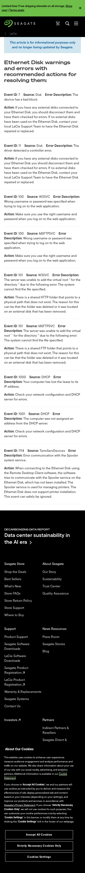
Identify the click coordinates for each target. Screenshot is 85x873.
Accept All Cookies (39, 834)
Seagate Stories (54, 644)
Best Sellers (13, 579)
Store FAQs (12, 593)
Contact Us (12, 706)
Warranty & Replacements (23, 692)
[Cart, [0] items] (58, 23)
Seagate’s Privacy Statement (19, 805)
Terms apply (16, 10)
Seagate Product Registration (16, 670)
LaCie (13, 33)
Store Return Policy (18, 600)
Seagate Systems (17, 699)
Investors (11, 720)
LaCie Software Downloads (15, 658)
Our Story (49, 572)
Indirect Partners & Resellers (55, 730)
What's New (13, 586)
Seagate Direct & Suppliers (54, 742)
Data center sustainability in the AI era (37, 538)
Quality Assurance (56, 593)
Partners (48, 720)
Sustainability (52, 579)
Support (10, 629)
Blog (46, 651)
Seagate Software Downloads (17, 646)
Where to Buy (14, 615)
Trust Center (51, 586)
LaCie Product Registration (14, 682)
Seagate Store (14, 564)
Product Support (16, 637)
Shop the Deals (16, 572)
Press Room (51, 637)
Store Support (14, 608)
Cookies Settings (39, 857)
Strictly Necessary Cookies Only (39, 846)
